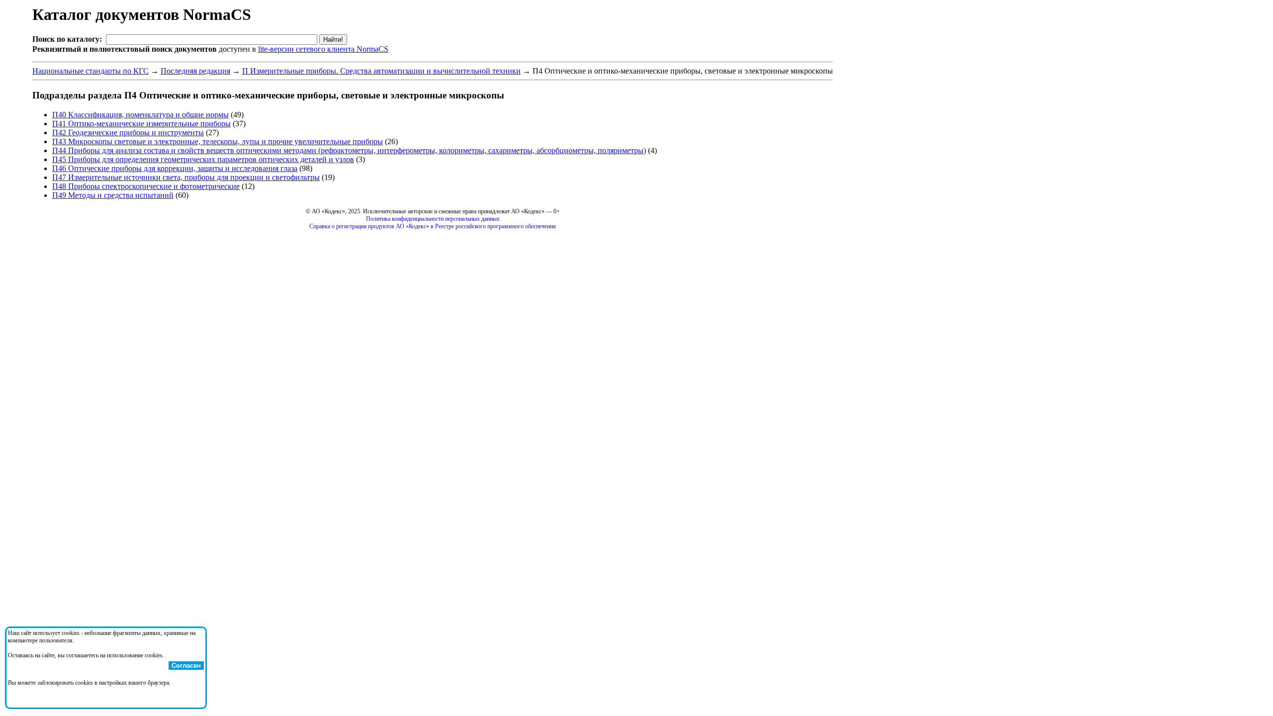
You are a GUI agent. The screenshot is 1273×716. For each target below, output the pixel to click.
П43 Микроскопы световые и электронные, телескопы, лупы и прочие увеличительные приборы (217, 141)
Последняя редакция (195, 71)
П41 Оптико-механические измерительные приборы (141, 123)
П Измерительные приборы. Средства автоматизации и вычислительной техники (381, 71)
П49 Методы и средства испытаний (113, 195)
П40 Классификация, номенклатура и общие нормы (140, 114)
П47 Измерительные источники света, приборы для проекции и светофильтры (186, 177)
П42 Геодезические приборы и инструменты (128, 132)
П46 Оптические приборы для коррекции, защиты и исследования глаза (174, 168)
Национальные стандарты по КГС (90, 71)
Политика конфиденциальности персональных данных (433, 218)
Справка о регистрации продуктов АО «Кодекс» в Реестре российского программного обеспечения (432, 226)
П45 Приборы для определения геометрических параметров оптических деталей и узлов (203, 159)
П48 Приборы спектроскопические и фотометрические (146, 186)
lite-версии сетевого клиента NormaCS (323, 49)
